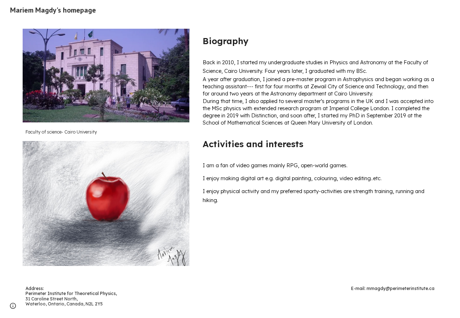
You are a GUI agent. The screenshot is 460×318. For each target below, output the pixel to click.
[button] (13, 306)
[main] (106, 131)
